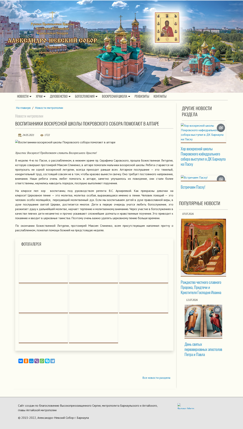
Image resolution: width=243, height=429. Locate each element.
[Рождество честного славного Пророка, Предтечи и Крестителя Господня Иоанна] (203, 247)
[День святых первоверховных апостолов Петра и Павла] (203, 321)
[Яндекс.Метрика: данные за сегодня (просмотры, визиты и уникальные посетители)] (186, 406)
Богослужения (85, 96)
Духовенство (59, 96)
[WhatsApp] (42, 361)
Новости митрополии (49, 108)
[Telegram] (52, 361)
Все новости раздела (156, 378)
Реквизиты (142, 96)
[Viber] (36, 361)
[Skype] (47, 361)
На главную (23, 108)
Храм (39, 96)
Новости (22, 96)
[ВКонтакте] (20, 361)
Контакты (160, 96)
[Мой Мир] (31, 361)
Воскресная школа (114, 96)
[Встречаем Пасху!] (203, 177)
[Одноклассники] (26, 361)
